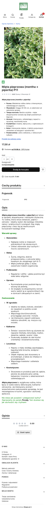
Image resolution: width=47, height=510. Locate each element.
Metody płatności (8, 468)
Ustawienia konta (8, 499)
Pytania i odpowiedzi (9, 482)
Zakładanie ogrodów (10, 459)
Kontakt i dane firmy (9, 456)
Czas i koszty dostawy (10, 471)
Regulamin (6, 485)
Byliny (18, 24)
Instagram (6, 454)
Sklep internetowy (21, 507)
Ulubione (5, 501)
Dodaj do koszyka (21, 169)
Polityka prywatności (9, 487)
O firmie (5, 452)
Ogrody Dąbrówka (7, 24)
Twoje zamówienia (8, 496)
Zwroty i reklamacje (9, 473)
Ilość (3, 155)
